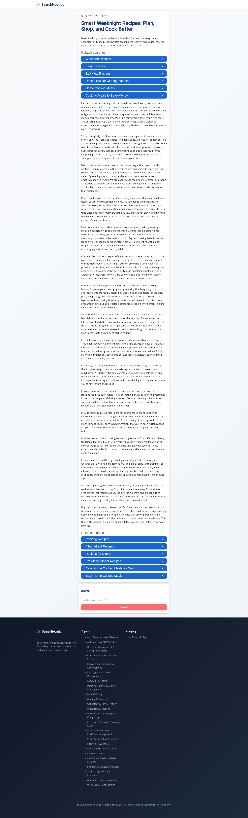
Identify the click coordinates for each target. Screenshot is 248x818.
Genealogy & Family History (102, 703)
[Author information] (100, 15)
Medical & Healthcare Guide (102, 748)
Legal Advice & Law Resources (103, 739)
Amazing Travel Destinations (102, 780)
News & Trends (95, 753)
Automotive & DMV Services (102, 642)
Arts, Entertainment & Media (102, 637)
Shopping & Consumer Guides (103, 766)
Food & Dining (94, 694)
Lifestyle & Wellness (98, 743)
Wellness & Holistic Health (101, 784)
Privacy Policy (139, 637)
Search (124, 607)
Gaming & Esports (97, 699)
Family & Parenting (97, 680)
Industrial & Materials (99, 708)
